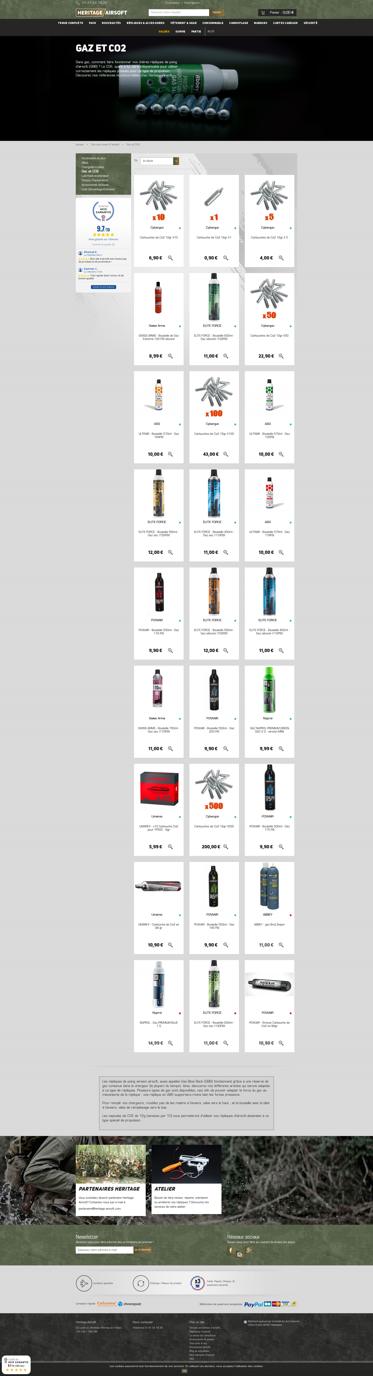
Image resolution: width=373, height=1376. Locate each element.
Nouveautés (111, 23)
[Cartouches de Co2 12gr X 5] (269, 199)
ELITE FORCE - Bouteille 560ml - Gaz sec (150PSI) (159, 534)
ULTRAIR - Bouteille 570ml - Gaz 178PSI (269, 534)
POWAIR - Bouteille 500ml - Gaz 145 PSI (214, 926)
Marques (260, 23)
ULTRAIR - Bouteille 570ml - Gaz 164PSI (159, 435)
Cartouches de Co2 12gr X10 (159, 237)
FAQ (191, 1359)
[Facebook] (230, 1250)
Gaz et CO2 (90, 171)
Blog (211, 31)
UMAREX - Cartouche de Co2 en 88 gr (158, 926)
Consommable (212, 23)
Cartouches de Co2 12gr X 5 (269, 237)
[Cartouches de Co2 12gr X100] (214, 395)
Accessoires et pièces (201, 1339)
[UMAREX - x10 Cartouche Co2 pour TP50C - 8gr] (159, 788)
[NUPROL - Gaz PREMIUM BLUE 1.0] (159, 984)
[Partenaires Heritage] (111, 1164)
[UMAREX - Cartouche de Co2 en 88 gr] (159, 886)
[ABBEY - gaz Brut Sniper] (269, 886)
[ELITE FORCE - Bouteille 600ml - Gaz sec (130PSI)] (214, 984)
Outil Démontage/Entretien (98, 189)
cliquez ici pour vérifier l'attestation (265, 1325)
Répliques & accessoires (146, 23)
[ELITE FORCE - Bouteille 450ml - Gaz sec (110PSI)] (214, 493)
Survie (180, 31)
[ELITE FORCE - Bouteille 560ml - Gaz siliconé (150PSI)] (214, 592)
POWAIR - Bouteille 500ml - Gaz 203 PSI (214, 730)
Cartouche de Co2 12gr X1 (214, 237)
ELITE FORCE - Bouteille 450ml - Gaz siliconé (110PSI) (269, 632)
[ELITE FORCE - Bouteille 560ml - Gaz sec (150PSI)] (159, 493)
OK (184, 1371)
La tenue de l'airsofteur (202, 1335)
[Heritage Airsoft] (111, 12)
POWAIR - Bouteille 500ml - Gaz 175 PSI (269, 828)
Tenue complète (70, 23)
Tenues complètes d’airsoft (204, 1327)
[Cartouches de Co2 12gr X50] (269, 297)
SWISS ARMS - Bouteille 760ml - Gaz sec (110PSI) (159, 730)
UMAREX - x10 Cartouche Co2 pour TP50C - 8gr (158, 828)
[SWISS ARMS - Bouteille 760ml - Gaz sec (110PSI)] (159, 690)
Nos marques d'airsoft (202, 1355)
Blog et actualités (199, 1351)
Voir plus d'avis (103, 287)
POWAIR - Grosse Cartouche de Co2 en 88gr (269, 1024)
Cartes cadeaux (285, 23)
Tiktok (239, 1252)
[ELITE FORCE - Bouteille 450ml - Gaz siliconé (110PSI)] (269, 592)
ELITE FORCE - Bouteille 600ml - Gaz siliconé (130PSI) (214, 337)
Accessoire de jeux (94, 158)
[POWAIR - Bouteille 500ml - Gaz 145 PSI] (214, 886)
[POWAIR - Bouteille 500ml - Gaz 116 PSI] (159, 592)
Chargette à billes (93, 167)
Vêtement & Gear (183, 23)
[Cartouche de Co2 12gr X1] (214, 199)
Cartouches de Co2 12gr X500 (214, 826)
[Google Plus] (248, 1250)
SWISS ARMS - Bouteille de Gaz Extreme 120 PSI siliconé (159, 337)
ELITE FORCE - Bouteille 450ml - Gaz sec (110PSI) (214, 534)
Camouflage (238, 23)
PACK (92, 23)
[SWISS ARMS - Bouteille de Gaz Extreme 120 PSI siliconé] (159, 297)
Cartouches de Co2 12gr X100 (214, 434)
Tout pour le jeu (198, 1343)
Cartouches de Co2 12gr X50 (269, 335)
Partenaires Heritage (109, 1189)
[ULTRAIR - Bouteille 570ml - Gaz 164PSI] (159, 395)
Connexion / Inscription (182, 3)
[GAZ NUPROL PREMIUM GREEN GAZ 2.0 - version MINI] (269, 690)
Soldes (164, 31)
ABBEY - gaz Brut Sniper (269, 924)
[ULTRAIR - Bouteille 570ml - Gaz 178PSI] (269, 493)
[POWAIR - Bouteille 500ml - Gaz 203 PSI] (214, 690)
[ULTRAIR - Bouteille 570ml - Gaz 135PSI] (269, 395)
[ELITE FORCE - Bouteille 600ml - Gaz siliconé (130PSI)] (214, 297)
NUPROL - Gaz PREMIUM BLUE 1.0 (159, 1024)
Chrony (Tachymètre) (95, 180)
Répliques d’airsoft (200, 1331)
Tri (135, 160)
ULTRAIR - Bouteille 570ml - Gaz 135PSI (269, 435)
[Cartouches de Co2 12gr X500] (214, 788)
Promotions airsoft (199, 1347)
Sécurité (310, 23)
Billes (85, 162)
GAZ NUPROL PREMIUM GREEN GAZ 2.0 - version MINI (269, 730)
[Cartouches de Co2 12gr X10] (159, 199)
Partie (196, 31)
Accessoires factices (95, 185)
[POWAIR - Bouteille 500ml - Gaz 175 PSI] (269, 788)
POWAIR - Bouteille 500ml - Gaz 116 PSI (159, 632)
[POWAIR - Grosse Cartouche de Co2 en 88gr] (269, 984)
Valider (217, 12)
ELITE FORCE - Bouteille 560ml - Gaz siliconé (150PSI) (214, 632)
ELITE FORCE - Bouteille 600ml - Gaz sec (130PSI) (214, 1024)
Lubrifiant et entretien (95, 176)
